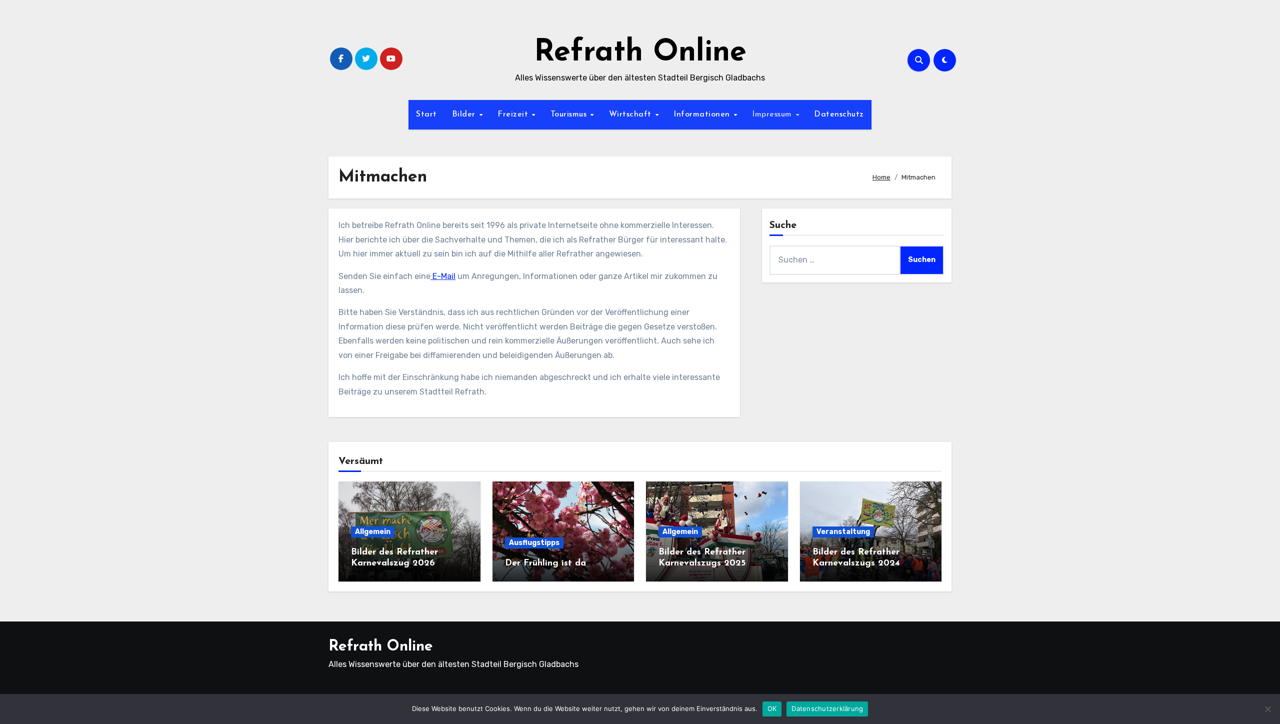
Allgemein (372, 532)
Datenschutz (839, 114)
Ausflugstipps (534, 542)
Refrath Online (640, 53)
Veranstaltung (843, 532)
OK (772, 708)
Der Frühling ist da (545, 563)
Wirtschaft (631, 114)
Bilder (465, 114)
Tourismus (570, 114)
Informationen (703, 114)
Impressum (773, 114)
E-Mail (443, 276)
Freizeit (514, 114)
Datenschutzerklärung (827, 708)
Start (426, 114)
